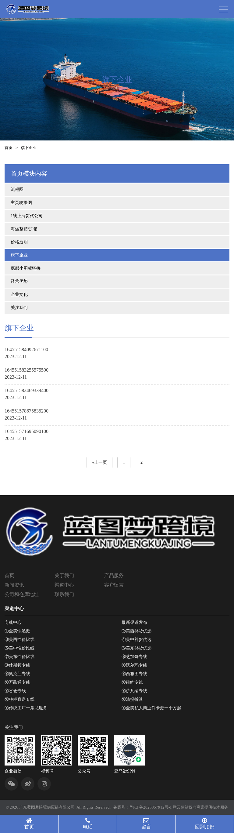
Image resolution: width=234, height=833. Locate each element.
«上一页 (99, 462)
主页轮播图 (21, 202)
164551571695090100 (26, 431)
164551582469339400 (26, 390)
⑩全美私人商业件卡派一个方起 (151, 708)
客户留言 (114, 584)
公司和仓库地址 (22, 594)
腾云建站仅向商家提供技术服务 (200, 807)
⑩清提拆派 (132, 699)
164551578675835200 (26, 410)
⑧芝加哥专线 (134, 656)
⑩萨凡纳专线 (134, 691)
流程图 (17, 189)
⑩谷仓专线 (15, 691)
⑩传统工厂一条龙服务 (26, 708)
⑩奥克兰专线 (17, 673)
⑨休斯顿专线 (17, 665)
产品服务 (114, 575)
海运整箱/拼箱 (24, 229)
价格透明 (19, 242)
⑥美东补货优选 (136, 648)
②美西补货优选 (136, 631)
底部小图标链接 (26, 268)
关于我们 (64, 575)
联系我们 (64, 594)
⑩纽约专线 (132, 682)
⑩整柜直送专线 (19, 699)
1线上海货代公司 (27, 215)
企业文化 (19, 294)
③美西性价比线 (19, 639)
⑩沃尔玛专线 (134, 665)
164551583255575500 (26, 370)
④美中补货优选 (136, 639)
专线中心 (13, 622)
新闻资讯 (14, 584)
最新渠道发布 (134, 622)
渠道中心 (64, 584)
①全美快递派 (17, 631)
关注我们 (19, 307)
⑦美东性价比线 (19, 656)
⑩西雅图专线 (134, 673)
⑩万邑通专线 (17, 682)
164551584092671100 (26, 349)
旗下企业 (19, 255)
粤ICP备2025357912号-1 (150, 807)
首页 (8, 147)
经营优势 (19, 281)
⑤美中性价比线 (19, 648)
